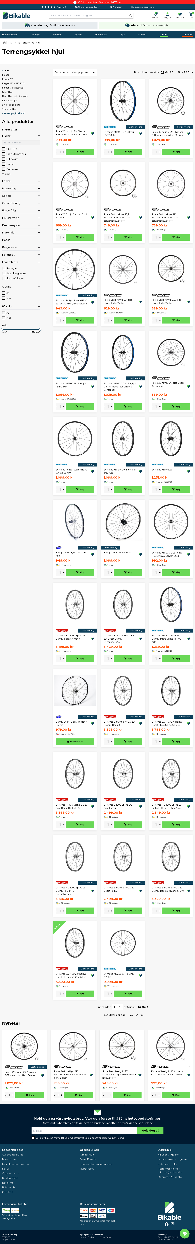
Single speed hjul (11, 104)
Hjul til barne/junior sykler (15, 96)
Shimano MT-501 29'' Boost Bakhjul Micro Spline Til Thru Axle (166, 638)
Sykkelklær (101, 34)
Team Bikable (88, 1159)
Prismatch (8, 1187)
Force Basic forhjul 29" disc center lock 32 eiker (118, 301)
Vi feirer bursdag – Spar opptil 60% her (100, 2)
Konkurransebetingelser (173, 1159)
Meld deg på (150, 1130)
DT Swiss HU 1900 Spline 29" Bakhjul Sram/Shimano (71, 637)
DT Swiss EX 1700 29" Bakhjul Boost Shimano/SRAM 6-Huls (71, 975)
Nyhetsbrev (87, 1168)
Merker (142, 34)
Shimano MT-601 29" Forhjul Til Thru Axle (120, 471)
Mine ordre (9, 1159)
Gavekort (7, 1192)
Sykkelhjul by (9, 109)
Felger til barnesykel (12, 87)
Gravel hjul (7, 92)
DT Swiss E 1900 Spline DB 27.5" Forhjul (118, 806)
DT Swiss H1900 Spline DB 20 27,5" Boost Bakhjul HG (71, 806)
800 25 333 (6, 1237)
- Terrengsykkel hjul (13, 113)
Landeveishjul (9, 100)
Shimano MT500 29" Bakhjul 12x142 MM (71, 385)
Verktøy (57, 34)
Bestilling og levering (15, 1164)
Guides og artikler (13, 1154)
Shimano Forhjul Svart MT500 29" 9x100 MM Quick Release (71, 302)
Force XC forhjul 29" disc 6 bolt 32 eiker (72, 216)
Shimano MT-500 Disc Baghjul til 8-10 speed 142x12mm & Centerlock (120, 386)
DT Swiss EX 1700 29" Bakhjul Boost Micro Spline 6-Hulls (167, 723)
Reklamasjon (10, 1178)
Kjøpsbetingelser (168, 1154)
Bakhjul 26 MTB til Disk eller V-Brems (72, 723)
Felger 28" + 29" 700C (14, 83)
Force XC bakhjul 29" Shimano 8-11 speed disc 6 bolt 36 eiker (167, 134)
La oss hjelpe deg (12, 1149)
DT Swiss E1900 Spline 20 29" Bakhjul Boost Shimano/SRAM (168, 889)
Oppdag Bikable (89, 1149)
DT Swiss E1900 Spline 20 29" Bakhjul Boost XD (119, 723)
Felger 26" (7, 79)
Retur (5, 1168)
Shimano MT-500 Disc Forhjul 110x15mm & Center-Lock (167, 554)
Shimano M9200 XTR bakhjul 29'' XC (119, 975)
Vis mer (7, 174)
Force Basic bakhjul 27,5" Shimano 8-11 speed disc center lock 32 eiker (117, 217)
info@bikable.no (8, 1240)
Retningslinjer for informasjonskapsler (170, 1170)
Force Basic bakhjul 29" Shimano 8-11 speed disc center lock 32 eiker (165, 217)
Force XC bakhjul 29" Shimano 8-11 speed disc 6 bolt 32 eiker (71, 133)
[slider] (2, 329)
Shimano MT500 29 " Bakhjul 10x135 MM (119, 134)
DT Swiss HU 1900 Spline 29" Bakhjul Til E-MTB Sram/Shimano (71, 890)
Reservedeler (9, 34)
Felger (5, 75)
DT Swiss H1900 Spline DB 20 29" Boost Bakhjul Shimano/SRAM (119, 638)
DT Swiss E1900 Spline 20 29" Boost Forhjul (119, 889)
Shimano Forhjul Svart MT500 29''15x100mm (71, 471)
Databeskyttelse (167, 1164)
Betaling (7, 1182)
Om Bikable (87, 1154)
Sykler (78, 34)
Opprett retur (10, 1173)
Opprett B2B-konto (170, 1176)
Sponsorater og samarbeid (96, 1164)
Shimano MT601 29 (162, 469)
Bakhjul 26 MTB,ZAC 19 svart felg (71, 554)
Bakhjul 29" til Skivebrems (117, 552)
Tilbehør (35, 34)
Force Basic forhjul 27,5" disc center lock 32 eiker (166, 301)
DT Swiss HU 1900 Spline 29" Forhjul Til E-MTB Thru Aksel (167, 806)
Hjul (123, 34)
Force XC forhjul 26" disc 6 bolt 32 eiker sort (168, 384)
